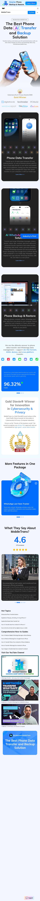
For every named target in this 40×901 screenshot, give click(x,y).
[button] (18, 393)
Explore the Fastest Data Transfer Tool (10, 621)
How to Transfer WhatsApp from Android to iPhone (13, 645)
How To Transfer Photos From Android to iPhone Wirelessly (15, 642)
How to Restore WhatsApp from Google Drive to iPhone (14, 638)
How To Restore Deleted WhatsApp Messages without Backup (16, 635)
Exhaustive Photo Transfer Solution (9, 614)
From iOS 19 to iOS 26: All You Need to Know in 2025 (14, 628)
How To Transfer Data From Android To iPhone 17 (13, 624)
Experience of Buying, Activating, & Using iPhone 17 (13, 617)
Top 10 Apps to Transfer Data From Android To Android (14, 649)
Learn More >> (20, 174)
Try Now (31, 12)
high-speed (18, 427)
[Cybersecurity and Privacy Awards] (20, 441)
